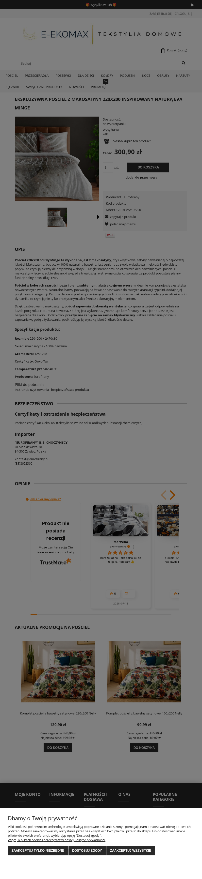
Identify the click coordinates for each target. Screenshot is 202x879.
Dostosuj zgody (87, 850)
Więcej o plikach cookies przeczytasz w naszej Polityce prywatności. (56, 840)
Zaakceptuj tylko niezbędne (38, 850)
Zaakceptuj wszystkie (130, 850)
